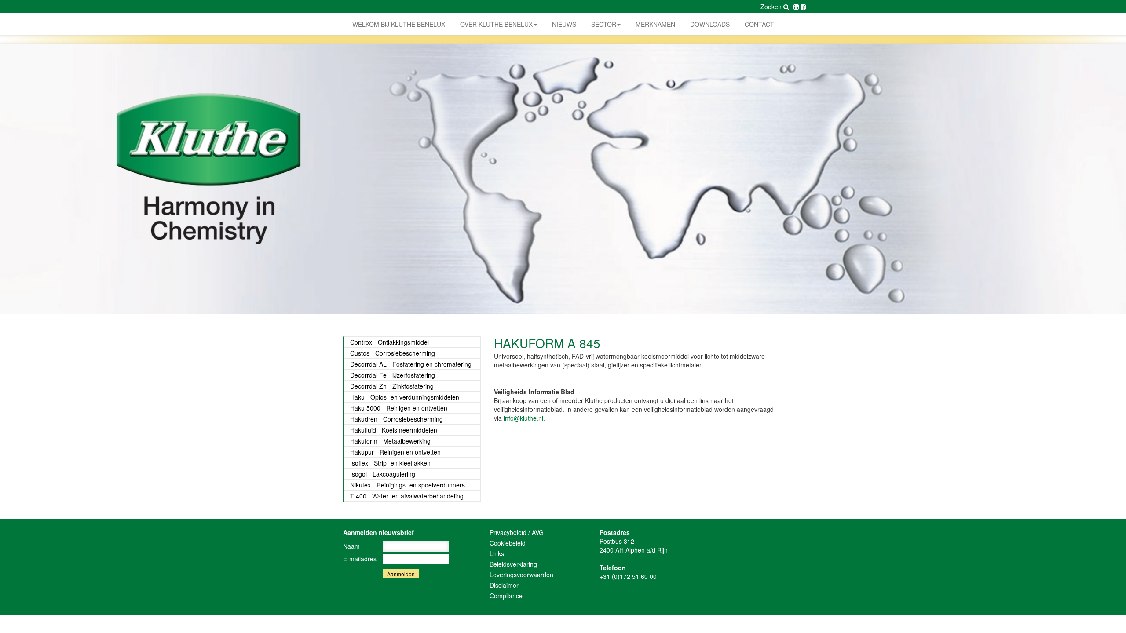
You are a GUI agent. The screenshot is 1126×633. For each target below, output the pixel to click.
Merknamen (655, 24)
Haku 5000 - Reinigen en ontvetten (398, 408)
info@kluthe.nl (523, 418)
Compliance (506, 595)
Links (497, 553)
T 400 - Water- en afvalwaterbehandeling (407, 495)
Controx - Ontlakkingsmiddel (389, 342)
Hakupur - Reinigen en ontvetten (395, 451)
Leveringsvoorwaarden (521, 574)
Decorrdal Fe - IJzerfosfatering (392, 375)
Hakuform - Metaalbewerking (390, 441)
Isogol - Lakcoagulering (382, 473)
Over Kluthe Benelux (496, 24)
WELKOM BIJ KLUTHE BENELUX (398, 24)
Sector (603, 24)
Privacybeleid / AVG (517, 532)
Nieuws (564, 24)
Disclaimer (504, 585)
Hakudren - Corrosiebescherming (396, 419)
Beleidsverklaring (513, 564)
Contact (759, 24)
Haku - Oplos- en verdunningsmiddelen (404, 397)
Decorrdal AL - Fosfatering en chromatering (411, 364)
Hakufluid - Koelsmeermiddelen (393, 430)
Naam (351, 546)
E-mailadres (360, 558)
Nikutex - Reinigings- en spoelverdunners (407, 484)
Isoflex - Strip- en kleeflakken (390, 462)
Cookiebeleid (508, 542)
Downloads (710, 24)
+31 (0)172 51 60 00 (628, 576)
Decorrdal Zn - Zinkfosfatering (392, 386)
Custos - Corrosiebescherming (392, 353)
